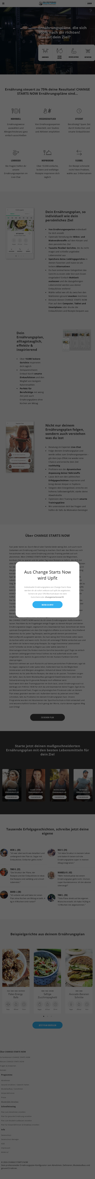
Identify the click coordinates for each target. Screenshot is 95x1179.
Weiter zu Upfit (47, 605)
